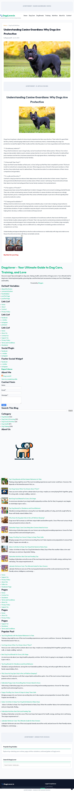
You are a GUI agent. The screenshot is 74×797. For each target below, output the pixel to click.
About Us (62, 15)
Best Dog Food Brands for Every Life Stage (22, 498)
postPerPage (5, 296)
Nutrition (55, 15)
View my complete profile (9, 379)
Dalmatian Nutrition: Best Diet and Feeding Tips (23, 556)
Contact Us (4, 335)
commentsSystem (7, 291)
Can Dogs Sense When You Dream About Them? (24, 489)
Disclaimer (4, 345)
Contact (68, 15)
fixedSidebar (5, 294)
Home (25, 15)
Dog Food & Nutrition (7, 421)
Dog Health (5, 424)
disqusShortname (6, 289)
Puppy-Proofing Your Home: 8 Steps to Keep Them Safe (26, 537)
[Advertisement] (37, 793)
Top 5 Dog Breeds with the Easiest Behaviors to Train (25, 479)
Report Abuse (6, 369)
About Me (4, 582)
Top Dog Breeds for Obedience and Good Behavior (25, 508)
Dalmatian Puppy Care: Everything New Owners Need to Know (28, 527)
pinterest (4, 325)
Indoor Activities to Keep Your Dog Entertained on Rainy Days (28, 547)
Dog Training (5, 426)
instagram (4, 322)
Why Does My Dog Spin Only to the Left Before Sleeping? (26, 518)
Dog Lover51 (7, 376)
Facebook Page (6, 587)
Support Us (4, 338)
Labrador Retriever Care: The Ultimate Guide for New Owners (28, 566)
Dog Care (32, 15)
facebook (4, 318)
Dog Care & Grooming (8, 419)
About (3, 307)
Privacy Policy (5, 312)
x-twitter (4, 320)
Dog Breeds (40, 15)
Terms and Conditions (8, 343)
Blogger (40, 283)
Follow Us (4, 584)
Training (47, 15)
